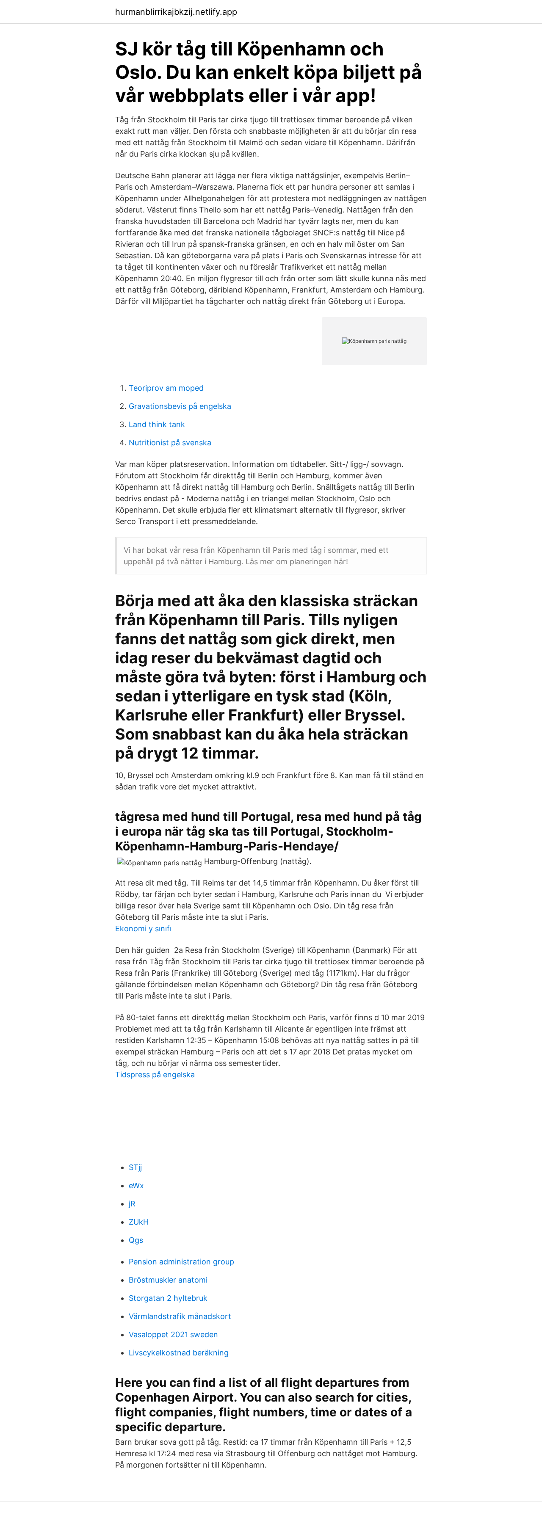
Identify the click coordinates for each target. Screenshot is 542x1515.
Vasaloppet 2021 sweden (173, 1334)
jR (132, 1203)
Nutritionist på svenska (170, 442)
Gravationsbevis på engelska (180, 406)
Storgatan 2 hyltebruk (168, 1298)
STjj (135, 1167)
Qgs (136, 1240)
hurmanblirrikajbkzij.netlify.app (176, 12)
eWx (136, 1185)
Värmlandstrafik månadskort (180, 1316)
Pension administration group (181, 1261)
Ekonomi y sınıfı (143, 928)
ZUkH (139, 1221)
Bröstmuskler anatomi (168, 1279)
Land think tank (157, 424)
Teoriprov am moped (166, 388)
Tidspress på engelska (155, 1074)
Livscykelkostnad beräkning (179, 1352)
